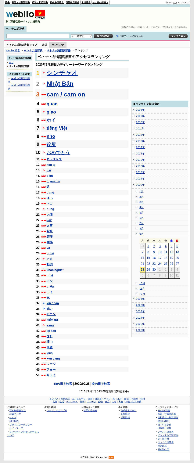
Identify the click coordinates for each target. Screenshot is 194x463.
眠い (50, 308)
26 (171, 263)
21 (142, 263)
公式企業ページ (129, 410)
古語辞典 (86, 2)
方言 (121, 401)
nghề (50, 253)
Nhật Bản (60, 83)
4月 (141, 207)
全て (11, 62)
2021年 (140, 298)
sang (50, 325)
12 (171, 252)
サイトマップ (16, 428)
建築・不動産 (131, 399)
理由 (50, 341)
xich (50, 353)
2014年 (140, 147)
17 (160, 257)
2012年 (140, 134)
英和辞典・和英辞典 (168, 417)
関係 (50, 242)
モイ (50, 292)
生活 (61, 401)
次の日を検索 (101, 383)
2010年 (140, 122)
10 (160, 252)
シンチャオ (62, 72)
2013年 (140, 141)
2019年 (140, 178)
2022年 (140, 305)
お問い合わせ (90, 410)
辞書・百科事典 (133, 401)
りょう (51, 375)
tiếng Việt (57, 128)
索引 (44, 44)
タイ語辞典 (163, 438)
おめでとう (58, 152)
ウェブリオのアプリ (57, 410)
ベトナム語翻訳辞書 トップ (22, 44)
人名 (114, 401)
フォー (51, 369)
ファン (51, 364)
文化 (55, 401)
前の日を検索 (63, 383)
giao (51, 111)
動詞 (50, 264)
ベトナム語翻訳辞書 (59, 50)
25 (165, 263)
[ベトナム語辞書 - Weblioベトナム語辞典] (26, 18)
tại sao (51, 330)
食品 (107, 401)
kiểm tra (52, 319)
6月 (141, 217)
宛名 (50, 231)
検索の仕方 (15, 414)
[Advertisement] (120, 16)
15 (148, 257)
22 (148, 263)
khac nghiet (55, 270)
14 (142, 257)
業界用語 (65, 399)
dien (50, 175)
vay (49, 220)
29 (148, 269)
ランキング (58, 44)
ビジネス (53, 399)
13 (177, 252)
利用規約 (14, 421)
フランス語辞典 (166, 431)
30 (154, 269)
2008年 (140, 109)
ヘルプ (186, 2)
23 (154, 263)
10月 (142, 283)
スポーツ (91, 401)
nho (51, 136)
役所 (51, 144)
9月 (141, 233)
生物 (100, 401)
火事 (50, 225)
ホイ (51, 119)
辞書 (7, 2)
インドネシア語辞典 (168, 435)
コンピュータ (79, 399)
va (48, 247)
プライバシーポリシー (20, 424)
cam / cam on (66, 94)
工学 (119, 399)
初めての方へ (173, 2)
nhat (50, 275)
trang (50, 192)
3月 (141, 202)
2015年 (140, 153)
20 (177, 257)
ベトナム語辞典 (15, 28)
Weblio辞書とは (17, 410)
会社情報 (125, 414)
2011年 (140, 128)
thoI (49, 258)
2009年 (140, 116)
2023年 (140, 311)
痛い (50, 198)
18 (165, 257)
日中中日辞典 (57, 2)
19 (171, 257)
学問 (142, 399)
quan (52, 103)
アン (50, 281)
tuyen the (53, 181)
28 (142, 269)
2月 (141, 196)
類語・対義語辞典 (21, 2)
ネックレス (54, 159)
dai (49, 170)
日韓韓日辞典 (72, 2)
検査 (50, 347)
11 (165, 252)
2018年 (140, 172)
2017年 (140, 166)
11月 (142, 288)
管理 (50, 236)
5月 (141, 212)
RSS (111, 457)
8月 (141, 228)
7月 (141, 223)
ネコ (50, 203)
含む (50, 336)
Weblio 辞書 (13, 50)
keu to (51, 164)
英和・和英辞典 (40, 2)
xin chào (53, 303)
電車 (90, 399)
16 (154, 257)
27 (177, 263)
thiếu (50, 286)
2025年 (140, 323)
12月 (142, 293)
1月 (141, 191)
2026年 (140, 330)
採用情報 (125, 417)
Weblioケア (163, 449)
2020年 (140, 184)
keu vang (53, 358)
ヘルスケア (72, 401)
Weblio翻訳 (163, 421)
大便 (50, 214)
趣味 (82, 401)
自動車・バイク (103, 399)
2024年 (140, 317)
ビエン (51, 314)
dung (50, 209)
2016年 (140, 159)
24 (160, 263)
